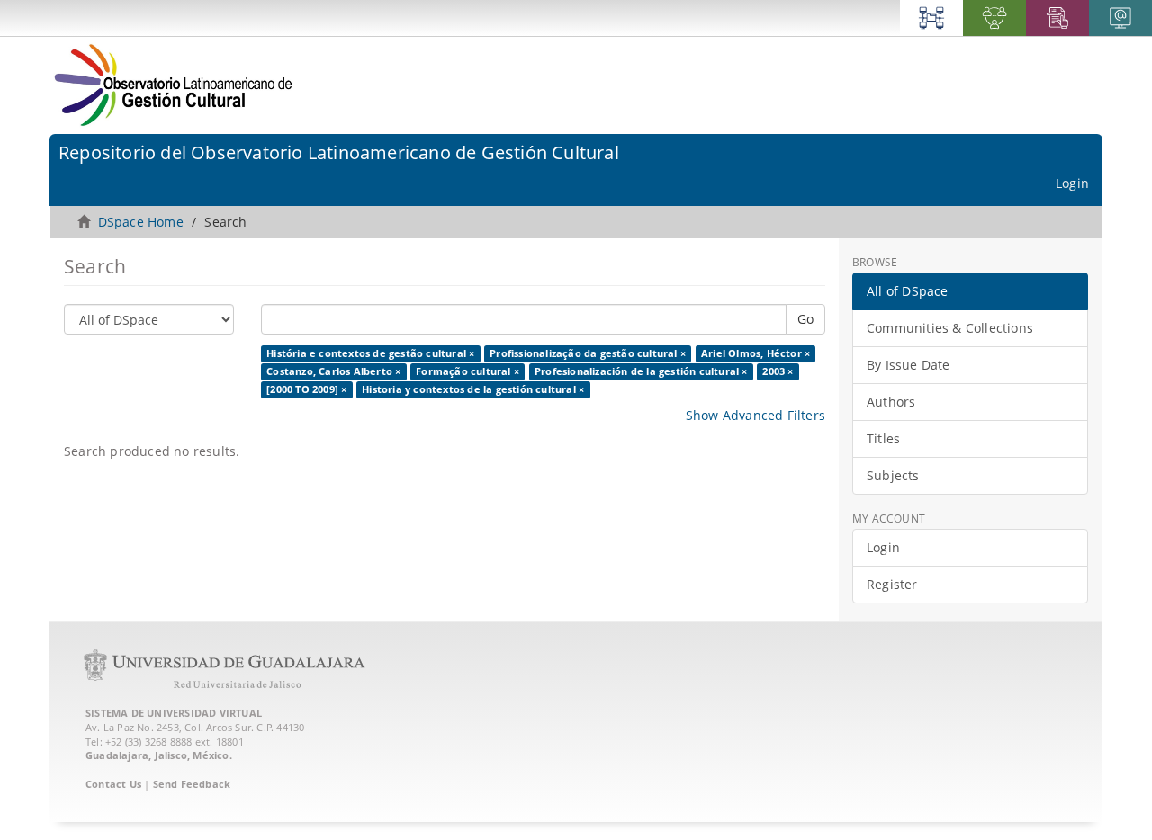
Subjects (893, 475)
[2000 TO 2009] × (306, 389)
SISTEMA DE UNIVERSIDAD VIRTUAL (174, 712)
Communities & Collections (950, 327)
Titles (883, 438)
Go (805, 318)
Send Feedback (192, 784)
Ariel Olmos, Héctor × (755, 353)
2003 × (777, 371)
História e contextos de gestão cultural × (370, 353)
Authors (891, 401)
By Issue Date (908, 364)
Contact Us (113, 784)
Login (883, 547)
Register (892, 584)
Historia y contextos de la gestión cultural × (473, 389)
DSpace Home (141, 221)
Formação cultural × (467, 371)
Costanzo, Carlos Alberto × (333, 371)
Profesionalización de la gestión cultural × (641, 371)
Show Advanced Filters (755, 415)
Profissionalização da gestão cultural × (588, 353)
